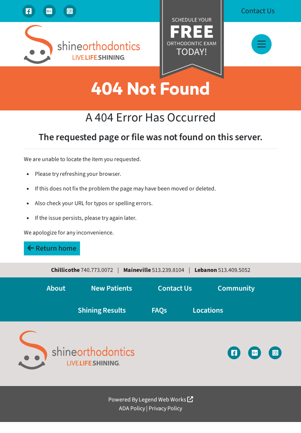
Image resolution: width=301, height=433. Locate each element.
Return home (55, 248)
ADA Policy (132, 408)
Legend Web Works (163, 400)
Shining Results (102, 310)
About (56, 288)
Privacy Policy (165, 408)
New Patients (111, 288)
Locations (208, 310)
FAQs (159, 310)
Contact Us (258, 11)
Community (236, 288)
